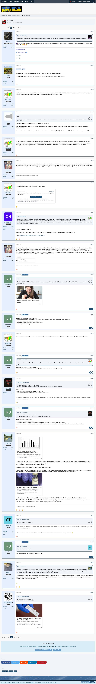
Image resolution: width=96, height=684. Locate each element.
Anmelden (57, 649)
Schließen (92, 682)
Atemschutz (5, 671)
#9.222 (92, 65)
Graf (24, 69)
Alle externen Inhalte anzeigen (35, 196)
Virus (15, 671)
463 (13, 27)
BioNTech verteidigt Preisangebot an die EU (29, 487)
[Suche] (93, 1)
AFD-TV (18, 58)
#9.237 (92, 515)
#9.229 (92, 244)
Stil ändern (92, 677)
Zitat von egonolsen (22, 566)
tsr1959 (19, 69)
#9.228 (92, 212)
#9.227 (92, 182)
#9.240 (92, 592)
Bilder (4, 229)
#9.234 (92, 378)
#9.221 (92, 31)
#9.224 (92, 112)
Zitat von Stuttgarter (22, 546)
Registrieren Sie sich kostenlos (50, 646)
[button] (73, 1)
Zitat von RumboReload (23, 382)
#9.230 (92, 274)
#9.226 (92, 160)
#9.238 (92, 541)
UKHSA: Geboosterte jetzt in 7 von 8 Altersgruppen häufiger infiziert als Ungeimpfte (27, 451)
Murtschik (10, 22)
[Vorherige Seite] (2, 28)
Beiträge (4, 47)
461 (8, 27)
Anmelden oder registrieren (84, 1)
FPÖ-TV (18, 55)
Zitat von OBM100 (21, 216)
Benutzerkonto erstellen (43, 649)
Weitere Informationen (85, 682)
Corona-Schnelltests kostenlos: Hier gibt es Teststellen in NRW (29, 619)
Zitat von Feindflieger (22, 412)
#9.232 (92, 333)
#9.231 (92, 314)
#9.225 (92, 138)
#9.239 (92, 562)
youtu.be (51, 191)
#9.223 (92, 89)
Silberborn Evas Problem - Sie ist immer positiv (28, 301)
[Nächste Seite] (21, 28)
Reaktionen (5, 81)
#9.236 (92, 433)
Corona (11, 671)
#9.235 (92, 408)
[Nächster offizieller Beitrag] (92, 309)
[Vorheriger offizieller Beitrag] (90, 309)
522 (18, 27)
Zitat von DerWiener (22, 35)
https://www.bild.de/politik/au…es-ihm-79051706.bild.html (32, 235)
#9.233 (92, 355)
